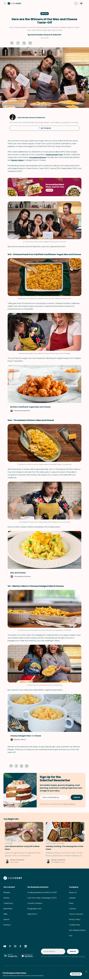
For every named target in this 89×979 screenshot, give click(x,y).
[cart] (81, 3)
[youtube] (4, 946)
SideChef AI (32, 914)
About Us (73, 892)
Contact (72, 908)
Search (6, 919)
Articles (6, 898)
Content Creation (34, 903)
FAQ (70, 935)
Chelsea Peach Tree (54, 155)
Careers (72, 898)
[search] (76, 3)
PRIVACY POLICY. (79, 956)
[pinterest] (10, 946)
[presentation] (83, 832)
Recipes (6, 892)
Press (71, 903)
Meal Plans (7, 908)
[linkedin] (25, 946)
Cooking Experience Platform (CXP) (42, 892)
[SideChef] (12, 879)
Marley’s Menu (18, 160)
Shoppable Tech (34, 908)
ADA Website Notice (77, 930)
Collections (8, 903)
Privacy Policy (74, 919)
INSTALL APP (76, 974)
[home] (14, 3)
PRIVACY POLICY (69, 804)
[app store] (27, 956)
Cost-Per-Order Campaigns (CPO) (41, 898)
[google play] (10, 956)
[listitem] (23, 842)
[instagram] (15, 946)
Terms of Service (76, 914)
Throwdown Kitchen (37, 157)
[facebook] (20, 946)
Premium (7, 925)
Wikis (5, 914)
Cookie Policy (74, 925)
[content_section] (44, 187)
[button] (4, 3)
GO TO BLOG (46, 128)
